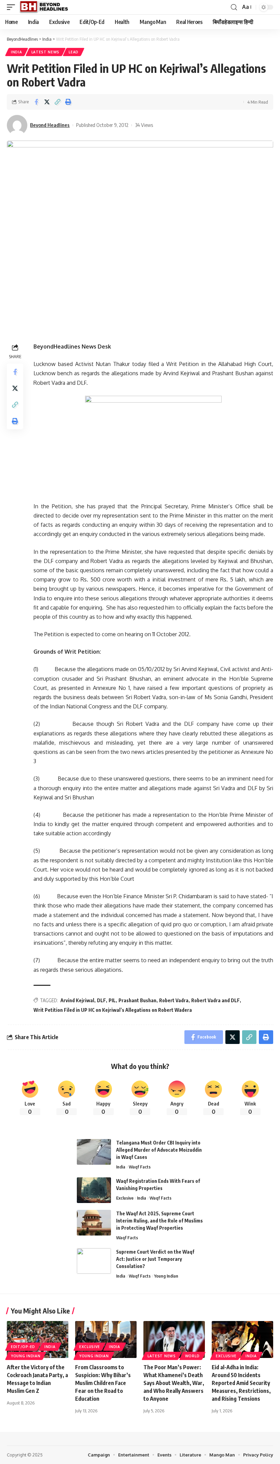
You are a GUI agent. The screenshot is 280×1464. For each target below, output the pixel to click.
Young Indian (166, 1276)
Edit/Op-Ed (23, 1347)
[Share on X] (47, 101)
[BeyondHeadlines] (46, 7)
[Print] (68, 101)
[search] (234, 7)
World (192, 1356)
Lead (74, 52)
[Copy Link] (57, 101)
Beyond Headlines (50, 125)
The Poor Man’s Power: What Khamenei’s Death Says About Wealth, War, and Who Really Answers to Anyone (173, 1383)
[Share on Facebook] (36, 101)
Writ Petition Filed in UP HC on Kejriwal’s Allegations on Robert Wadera (112, 1010)
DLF (101, 1000)
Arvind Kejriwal (77, 1000)
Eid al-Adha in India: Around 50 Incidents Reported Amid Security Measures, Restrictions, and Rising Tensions (241, 1383)
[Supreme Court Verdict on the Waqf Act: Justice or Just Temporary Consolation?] (94, 1261)
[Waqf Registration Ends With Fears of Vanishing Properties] (94, 1190)
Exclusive (125, 1198)
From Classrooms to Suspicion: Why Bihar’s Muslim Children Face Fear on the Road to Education (103, 1383)
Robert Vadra (173, 1000)
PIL (112, 1000)
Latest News (45, 52)
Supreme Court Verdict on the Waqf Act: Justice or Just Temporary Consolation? (155, 1259)
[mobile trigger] (12, 7)
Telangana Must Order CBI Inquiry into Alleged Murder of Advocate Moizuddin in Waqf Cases (159, 1150)
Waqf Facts (140, 1166)
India (16, 52)
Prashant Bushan (137, 1000)
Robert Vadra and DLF (215, 1000)
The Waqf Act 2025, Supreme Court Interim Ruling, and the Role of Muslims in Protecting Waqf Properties (159, 1221)
